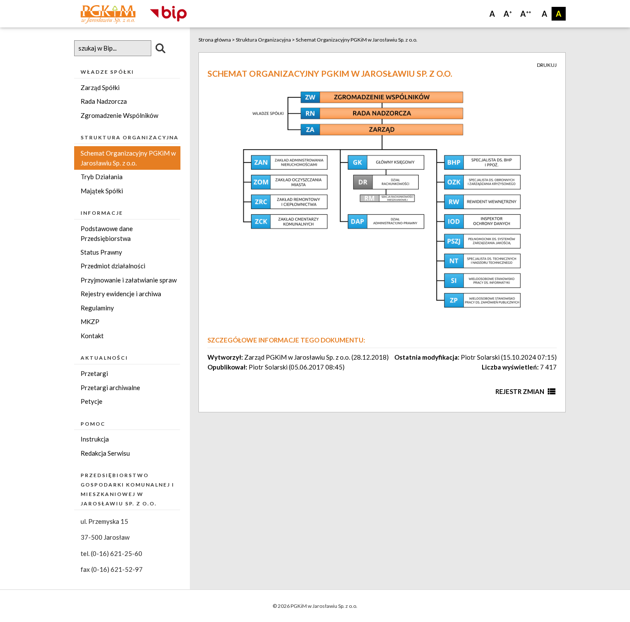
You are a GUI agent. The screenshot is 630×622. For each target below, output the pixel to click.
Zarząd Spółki (100, 87)
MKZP (90, 321)
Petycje (91, 401)
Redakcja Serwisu (105, 453)
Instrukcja (95, 439)
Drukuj (547, 65)
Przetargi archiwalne (110, 387)
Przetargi (94, 373)
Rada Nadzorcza (104, 101)
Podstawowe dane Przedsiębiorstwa (107, 233)
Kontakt (92, 336)
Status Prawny (101, 252)
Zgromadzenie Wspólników (119, 115)
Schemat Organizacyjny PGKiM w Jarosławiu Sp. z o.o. (128, 158)
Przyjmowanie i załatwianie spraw (129, 280)
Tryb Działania (102, 176)
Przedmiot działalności (113, 266)
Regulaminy (97, 308)
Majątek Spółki (102, 191)
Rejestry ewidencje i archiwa (121, 293)
